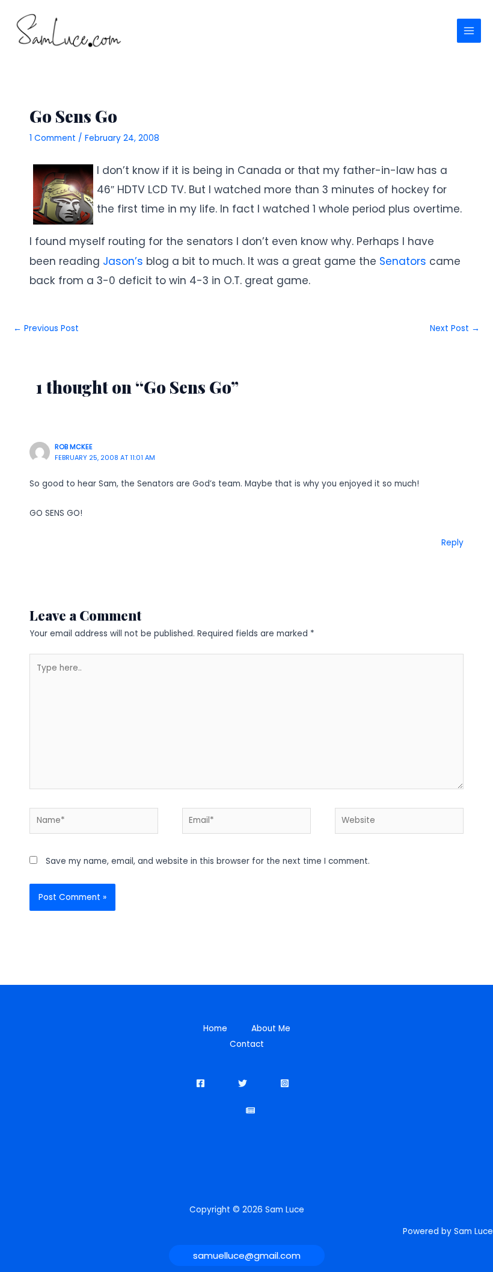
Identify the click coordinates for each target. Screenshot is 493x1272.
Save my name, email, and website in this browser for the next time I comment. (208, 861)
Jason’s (123, 261)
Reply (452, 542)
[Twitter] (242, 1083)
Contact (247, 1044)
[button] (247, 1255)
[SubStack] (250, 1110)
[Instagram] (284, 1083)
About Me (270, 1028)
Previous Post (46, 328)
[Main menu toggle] (469, 31)
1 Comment (52, 138)
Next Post (455, 328)
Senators (402, 261)
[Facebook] (200, 1083)
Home (215, 1028)
